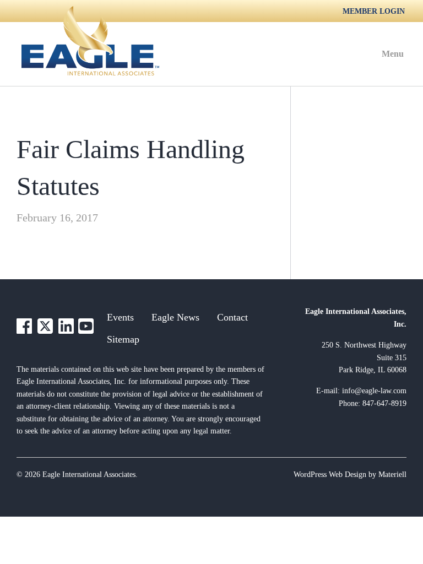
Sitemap (123, 339)
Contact (232, 317)
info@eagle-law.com (374, 391)
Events (120, 317)
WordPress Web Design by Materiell (350, 474)
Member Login (374, 11)
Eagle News (175, 317)
